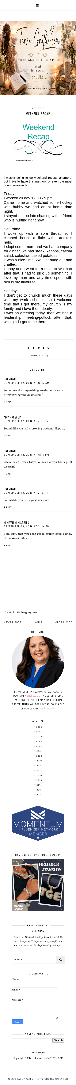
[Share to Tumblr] (44, 348)
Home (38, 622)
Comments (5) (39, 356)
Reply (8, 402)
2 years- (38, 931)
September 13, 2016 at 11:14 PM (27, 526)
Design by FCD (59, 1079)
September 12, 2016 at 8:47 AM (26, 383)
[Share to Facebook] (34, 348)
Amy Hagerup (12, 417)
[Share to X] (28, 348)
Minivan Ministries (16, 522)
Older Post (64, 622)
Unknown (10, 379)
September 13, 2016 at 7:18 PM (26, 493)
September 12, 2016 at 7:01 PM (26, 421)
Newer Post (12, 622)
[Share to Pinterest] (39, 348)
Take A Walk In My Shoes (33, 1079)
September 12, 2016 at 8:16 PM (26, 454)
